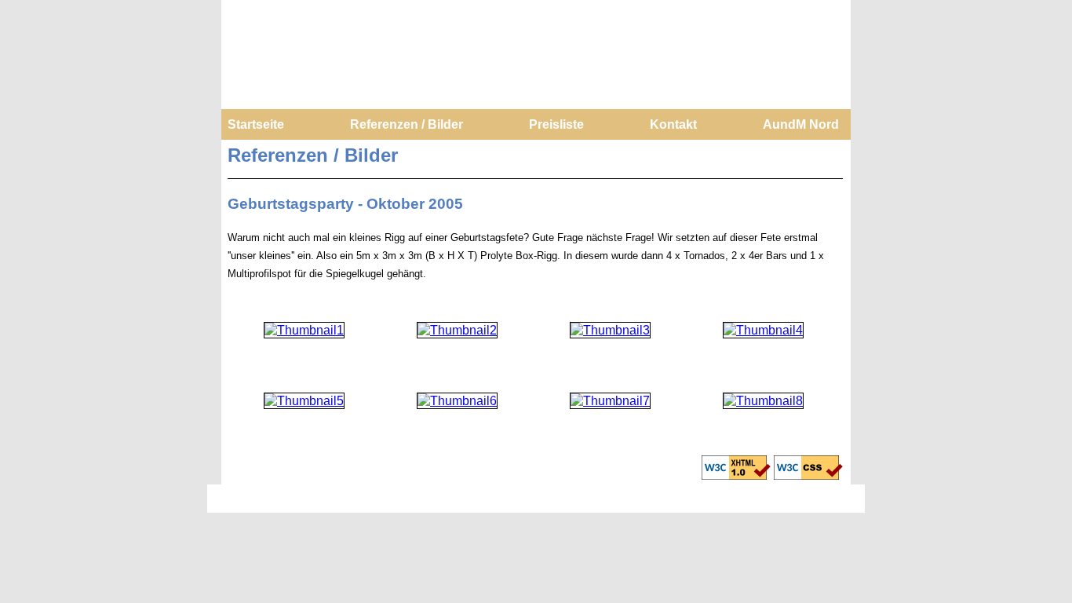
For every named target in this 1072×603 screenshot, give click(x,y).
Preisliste (556, 124)
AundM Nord (801, 124)
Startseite (256, 124)
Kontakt (673, 124)
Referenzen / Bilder (406, 124)
